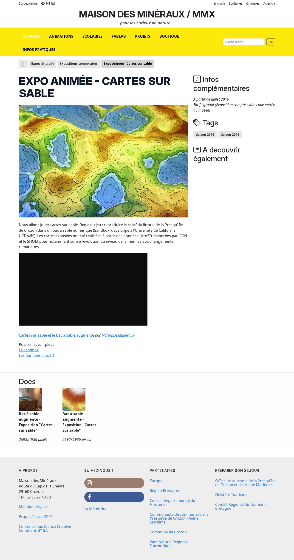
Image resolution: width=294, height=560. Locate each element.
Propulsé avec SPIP (35, 516)
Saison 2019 (230, 134)
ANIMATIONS (61, 36)
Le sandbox (29, 349)
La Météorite (95, 508)
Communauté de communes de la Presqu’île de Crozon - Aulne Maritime (179, 518)
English (219, 3)
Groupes (253, 3)
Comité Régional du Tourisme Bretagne (240, 506)
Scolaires (236, 3)
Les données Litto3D (36, 355)
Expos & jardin (42, 63)
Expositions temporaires (79, 63)
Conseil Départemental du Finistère (172, 502)
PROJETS (142, 36)
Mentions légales (33, 506)
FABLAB (119, 36)
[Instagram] (48, 3)
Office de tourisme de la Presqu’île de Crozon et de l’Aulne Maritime (245, 482)
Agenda (269, 3)
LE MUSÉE (31, 36)
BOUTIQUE (169, 36)
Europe (156, 480)
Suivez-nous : (29, 3)
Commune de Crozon (168, 532)
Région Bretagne (164, 490)
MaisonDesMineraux (118, 335)
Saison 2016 (205, 134)
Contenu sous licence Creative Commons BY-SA (45, 528)
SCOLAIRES (92, 36)
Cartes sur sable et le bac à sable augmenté (56, 335)
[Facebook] (43, 3)
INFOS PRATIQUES (39, 49)
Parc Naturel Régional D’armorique (169, 543)
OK (271, 42)
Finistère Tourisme (231, 494)
